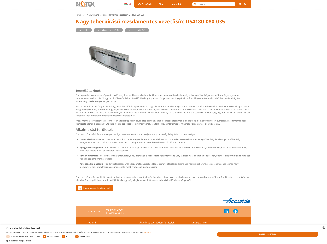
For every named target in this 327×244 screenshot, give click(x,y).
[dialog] (163, 234)
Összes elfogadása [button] (267, 234)
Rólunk (92, 222)
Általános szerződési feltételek (156, 222)
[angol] (130, 4)
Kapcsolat (176, 4)
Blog (161, 4)
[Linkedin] (227, 211)
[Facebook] (235, 211)
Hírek (78, 14)
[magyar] (125, 4)
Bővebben (146, 232)
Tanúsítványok (199, 222)
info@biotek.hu (115, 213)
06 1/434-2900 (114, 209)
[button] (78, 241)
